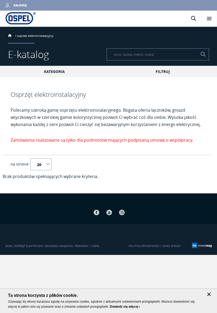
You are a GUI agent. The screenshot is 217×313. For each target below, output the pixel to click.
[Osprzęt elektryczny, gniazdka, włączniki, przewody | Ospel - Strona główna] (21, 18)
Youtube (109, 212)
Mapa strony (172, 246)
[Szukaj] (203, 54)
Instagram (121, 212)
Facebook (96, 212)
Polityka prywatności (144, 246)
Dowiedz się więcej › (125, 306)
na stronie (20, 164)
